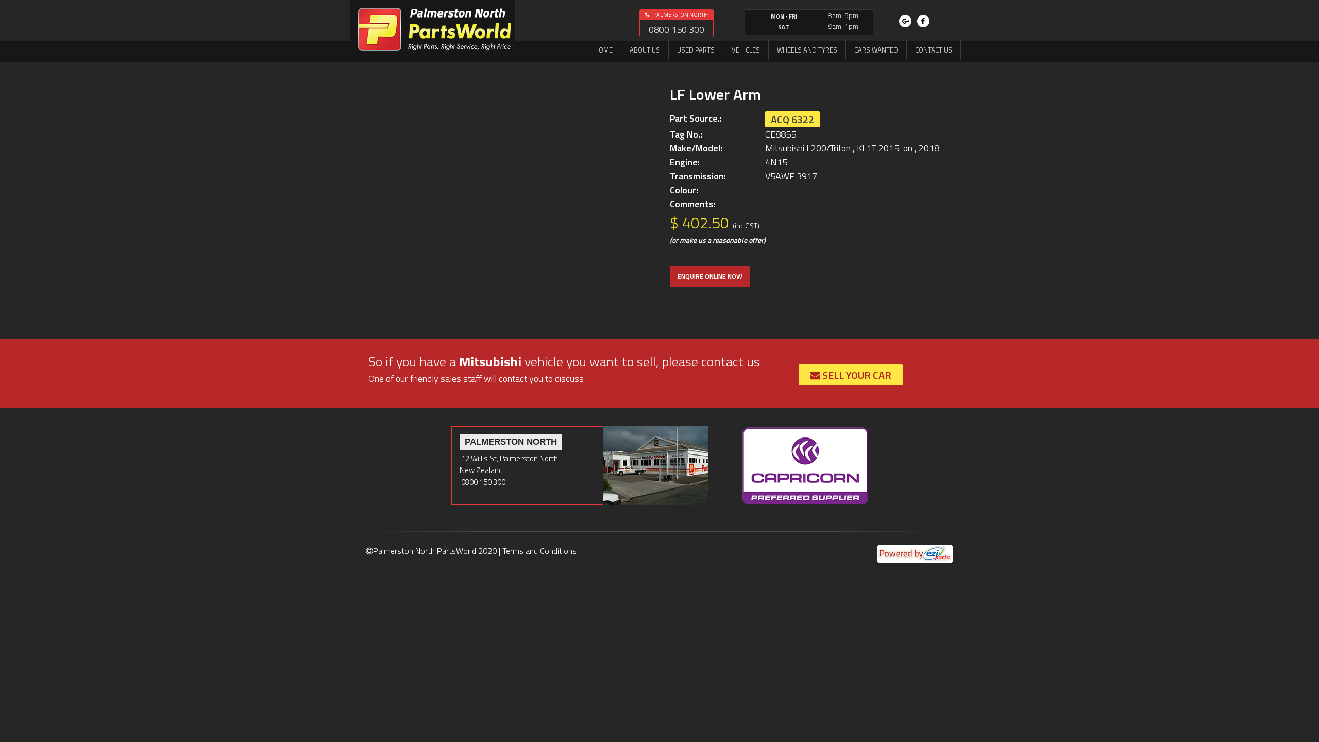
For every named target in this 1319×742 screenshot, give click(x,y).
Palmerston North (680, 15)
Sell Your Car (855, 375)
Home (603, 50)
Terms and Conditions (539, 551)
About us (645, 50)
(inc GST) (746, 225)
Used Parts (696, 50)
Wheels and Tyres (807, 50)
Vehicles (746, 50)
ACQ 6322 (792, 119)
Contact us (933, 50)
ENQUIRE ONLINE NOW (710, 276)
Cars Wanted (876, 50)
